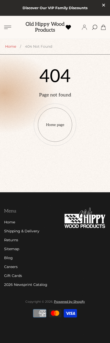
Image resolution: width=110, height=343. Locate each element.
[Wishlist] (68, 27)
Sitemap (11, 249)
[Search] (94, 27)
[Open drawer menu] (7, 27)
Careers (11, 266)
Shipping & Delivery (21, 231)
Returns (11, 240)
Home (10, 46)
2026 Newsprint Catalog (25, 284)
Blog (8, 258)
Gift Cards (13, 275)
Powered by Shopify (69, 301)
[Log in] (84, 27)
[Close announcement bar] (103, 5)
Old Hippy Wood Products (45, 27)
